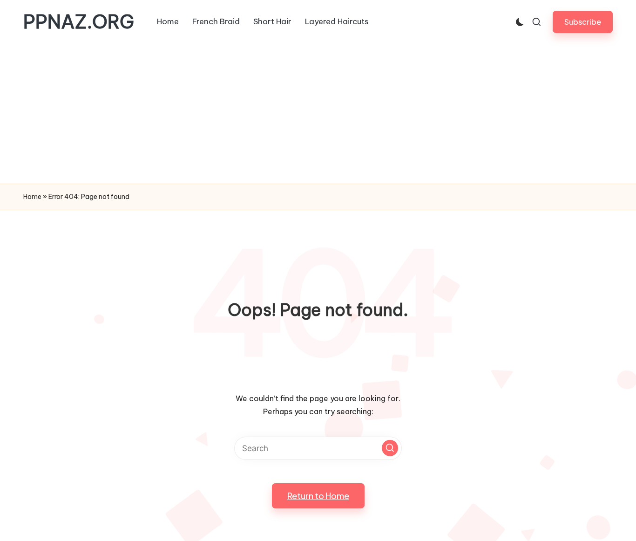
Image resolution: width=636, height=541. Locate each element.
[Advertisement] (318, 113)
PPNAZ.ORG (78, 22)
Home (32, 196)
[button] (583, 22)
